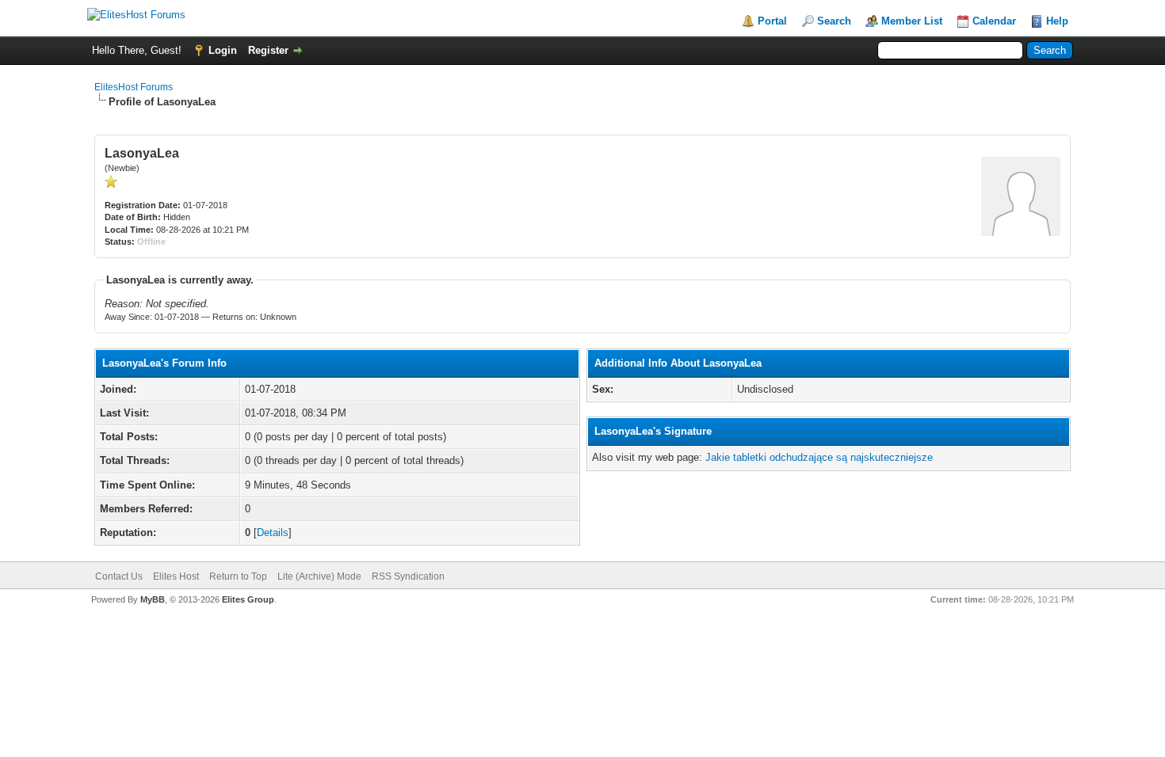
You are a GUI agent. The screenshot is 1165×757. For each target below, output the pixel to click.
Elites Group (248, 599)
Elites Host (176, 576)
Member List (911, 21)
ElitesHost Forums (133, 87)
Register (268, 50)
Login (222, 50)
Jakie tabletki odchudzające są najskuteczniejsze (819, 457)
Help (1057, 21)
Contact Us (119, 576)
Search (834, 21)
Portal (772, 21)
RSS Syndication (408, 576)
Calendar (994, 21)
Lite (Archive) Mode (319, 576)
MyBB (152, 599)
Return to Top (238, 576)
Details (272, 532)
